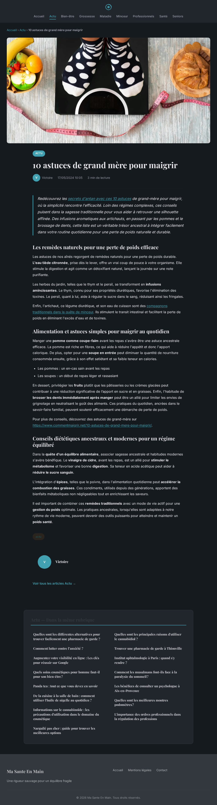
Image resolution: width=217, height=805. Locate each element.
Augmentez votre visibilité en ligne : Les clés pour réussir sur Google (66, 660)
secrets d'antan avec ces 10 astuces (99, 198)
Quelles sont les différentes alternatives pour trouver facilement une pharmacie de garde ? (66, 636)
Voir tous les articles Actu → (54, 583)
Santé (163, 16)
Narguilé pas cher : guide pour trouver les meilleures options (64, 730)
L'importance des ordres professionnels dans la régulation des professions (147, 716)
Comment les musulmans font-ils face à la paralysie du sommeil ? (145, 674)
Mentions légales (139, 770)
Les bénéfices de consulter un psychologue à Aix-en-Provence (147, 688)
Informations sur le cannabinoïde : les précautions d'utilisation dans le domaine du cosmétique (66, 714)
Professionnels (143, 16)
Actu (52, 16)
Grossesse (87, 16)
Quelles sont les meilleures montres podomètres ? (141, 702)
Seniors (177, 16)
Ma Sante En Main (25, 771)
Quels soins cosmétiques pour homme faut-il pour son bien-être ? (66, 674)
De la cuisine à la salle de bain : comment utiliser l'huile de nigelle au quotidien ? (64, 698)
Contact (161, 770)
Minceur (122, 16)
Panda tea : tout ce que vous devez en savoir (65, 686)
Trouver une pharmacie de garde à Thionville (148, 648)
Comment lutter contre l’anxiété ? (58, 648)
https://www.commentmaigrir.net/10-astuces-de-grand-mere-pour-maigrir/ (92, 425)
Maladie (105, 16)
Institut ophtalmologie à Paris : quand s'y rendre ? (144, 660)
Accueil (39, 16)
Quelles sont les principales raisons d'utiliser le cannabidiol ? (147, 636)
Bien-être (67, 16)
